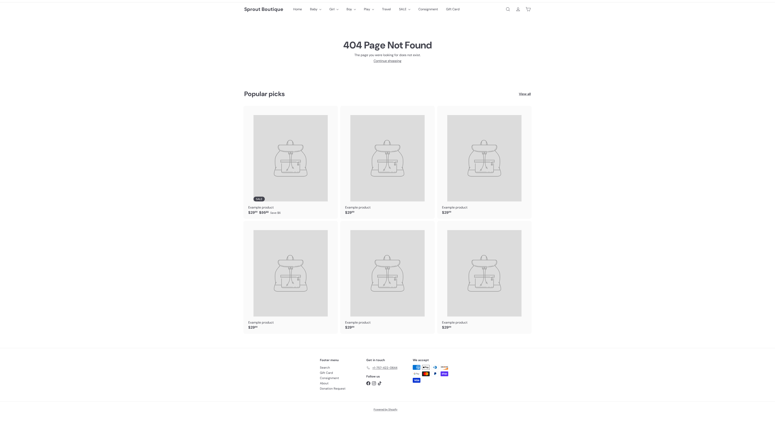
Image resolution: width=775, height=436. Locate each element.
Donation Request (333, 389)
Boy (350, 9)
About (324, 383)
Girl (332, 9)
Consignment (428, 9)
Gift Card (453, 9)
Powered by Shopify (385, 409)
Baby (314, 9)
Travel (386, 9)
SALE (403, 9)
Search (325, 368)
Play (367, 9)
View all (525, 94)
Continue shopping (387, 61)
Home (297, 9)
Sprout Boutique (263, 9)
